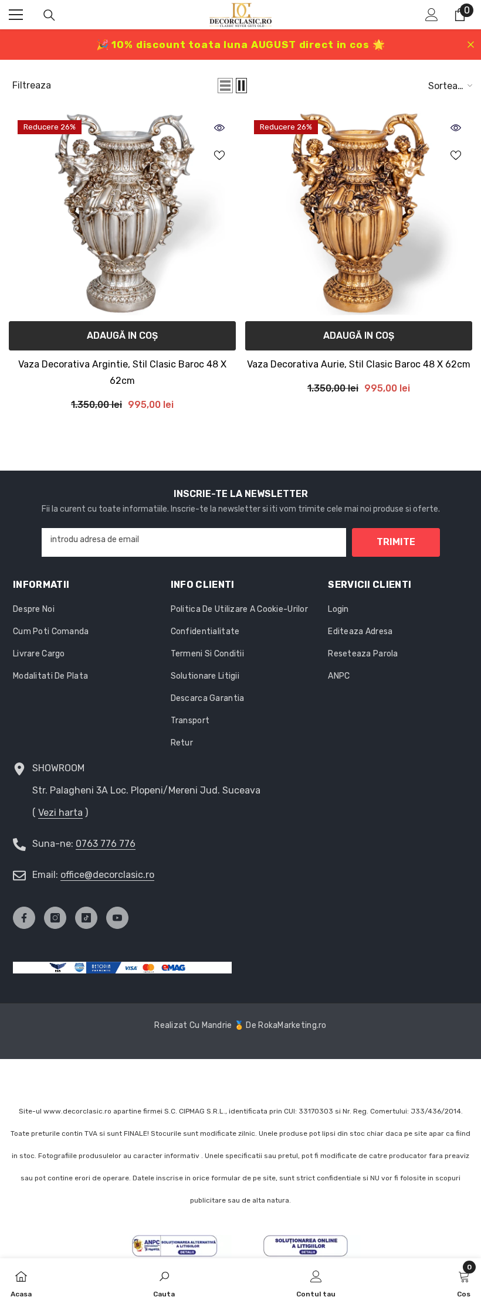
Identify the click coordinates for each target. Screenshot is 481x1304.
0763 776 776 (106, 843)
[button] (225, 85)
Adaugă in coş (122, 335)
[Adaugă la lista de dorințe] (219, 154)
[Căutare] (49, 15)
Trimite (396, 541)
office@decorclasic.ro (107, 874)
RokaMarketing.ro (292, 1025)
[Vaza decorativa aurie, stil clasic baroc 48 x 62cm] (358, 213)
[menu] (16, 15)
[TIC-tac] (86, 918)
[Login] (431, 14)
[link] (164, 1281)
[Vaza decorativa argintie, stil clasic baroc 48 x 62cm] (122, 213)
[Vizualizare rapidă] (219, 127)
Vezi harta (60, 812)
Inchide (470, 44)
